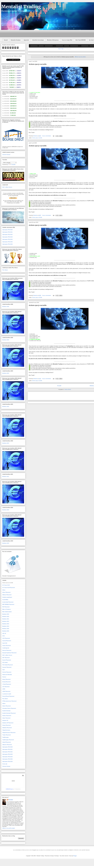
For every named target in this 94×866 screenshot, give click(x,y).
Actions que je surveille (37, 64)
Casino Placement (6, 645)
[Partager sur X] (59, 136)
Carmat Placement (6, 640)
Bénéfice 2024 (5, 373)
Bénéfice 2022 (5, 443)
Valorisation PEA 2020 (7, 229)
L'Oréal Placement (6, 684)
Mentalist (10, 799)
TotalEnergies (5, 737)
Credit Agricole (5, 648)
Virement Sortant (6, 154)
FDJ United (5, 662)
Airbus (3, 590)
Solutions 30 (5, 720)
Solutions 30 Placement (7, 722)
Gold (3, 669)
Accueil (6, 40)
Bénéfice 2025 (5, 339)
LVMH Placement (6, 691)
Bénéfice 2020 (5, 509)
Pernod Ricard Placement (8, 696)
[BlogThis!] (57, 136)
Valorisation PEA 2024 (7, 239)
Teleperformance (6, 730)
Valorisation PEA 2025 (7, 241)
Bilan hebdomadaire (7, 611)
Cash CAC (4, 643)
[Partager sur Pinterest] (61, 136)
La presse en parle (6, 693)
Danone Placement (6, 650)
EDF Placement (6, 657)
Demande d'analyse (16, 40)
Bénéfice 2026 (5, 306)
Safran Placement (6, 706)
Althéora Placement (6, 594)
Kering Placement (6, 681)
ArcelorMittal (5, 599)
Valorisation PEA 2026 (7, 244)
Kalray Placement (6, 679)
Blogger (75, 855)
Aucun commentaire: (46, 135)
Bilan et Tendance (6, 609)
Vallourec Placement (7, 744)
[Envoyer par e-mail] (56, 136)
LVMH (3, 689)
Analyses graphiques (7, 597)
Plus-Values (5, 270)
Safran (3, 703)
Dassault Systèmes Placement (9, 652)
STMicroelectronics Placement (9, 701)
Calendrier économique (38, 40)
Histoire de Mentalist (7, 674)
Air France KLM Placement (8, 587)
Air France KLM (6, 585)
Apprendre (26, 40)
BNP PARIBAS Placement (8, 604)
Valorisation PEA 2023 (7, 237)
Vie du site (4, 763)
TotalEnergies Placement (8, 739)
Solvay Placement (6, 725)
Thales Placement (6, 734)
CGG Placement (6, 638)
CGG (3, 635)
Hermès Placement (6, 672)
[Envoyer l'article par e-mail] (53, 135)
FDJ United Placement (7, 664)
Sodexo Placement (6, 715)
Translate (13, 164)
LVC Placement (5, 686)
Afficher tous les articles (80, 56)
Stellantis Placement (7, 727)
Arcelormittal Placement (7, 602)
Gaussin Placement (6, 667)
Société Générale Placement (9, 713)
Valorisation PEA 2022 (7, 234)
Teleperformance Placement (8, 732)
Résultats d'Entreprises (53, 40)
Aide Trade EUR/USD (80, 40)
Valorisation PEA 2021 (7, 232)
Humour (4, 676)
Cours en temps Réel (67, 40)
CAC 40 (4, 633)
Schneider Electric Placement (9, 708)
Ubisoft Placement (6, 742)
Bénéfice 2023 (5, 406)
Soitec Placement (6, 718)
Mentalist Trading (21, 6)
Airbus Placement (6, 592)
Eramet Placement (6, 660)
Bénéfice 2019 (5, 543)
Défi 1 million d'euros (7, 187)
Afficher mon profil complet (8, 828)
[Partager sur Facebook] (60, 136)
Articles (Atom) (67, 389)
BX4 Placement (5, 606)
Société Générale (6, 710)
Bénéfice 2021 (5, 476)
